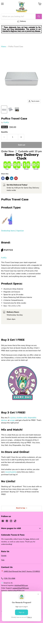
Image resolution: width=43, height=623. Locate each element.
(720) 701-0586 (9, 578)
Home (3, 47)
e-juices (13, 417)
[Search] (39, 16)
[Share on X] (7, 178)
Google (3, 556)
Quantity (4, 132)
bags (27, 539)
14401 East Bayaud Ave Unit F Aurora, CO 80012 (22, 571)
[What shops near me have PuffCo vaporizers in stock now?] (7, 253)
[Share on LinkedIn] (11, 178)
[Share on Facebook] (3, 178)
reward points (10, 472)
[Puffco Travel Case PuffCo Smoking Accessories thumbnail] (4, 109)
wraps (12, 420)
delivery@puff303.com (16, 591)
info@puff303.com (21, 585)
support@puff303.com (20, 588)
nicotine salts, (22, 417)
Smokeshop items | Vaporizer (12, 230)
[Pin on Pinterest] (16, 178)
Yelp (2, 560)
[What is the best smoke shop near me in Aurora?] (7, 226)
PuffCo (6, 122)
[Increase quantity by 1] (21, 137)
